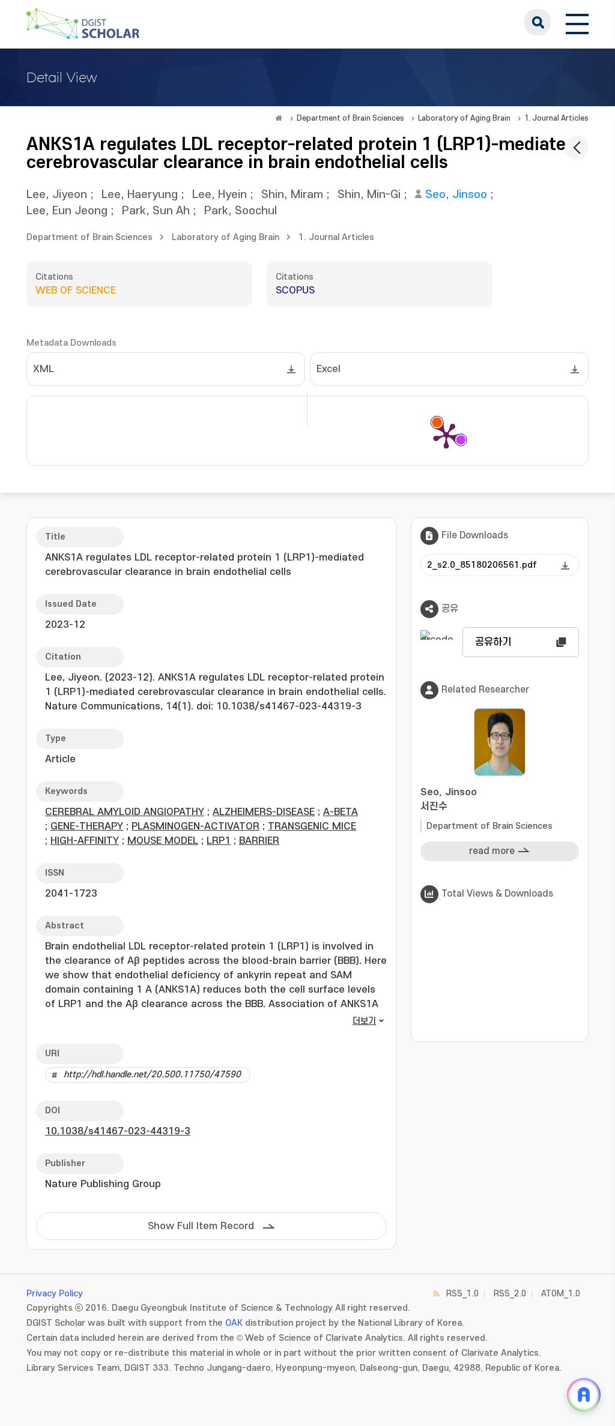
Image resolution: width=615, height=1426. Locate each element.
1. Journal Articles (556, 118)
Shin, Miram (292, 194)
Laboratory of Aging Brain (464, 118)
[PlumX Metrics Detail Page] (446, 435)
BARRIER (259, 840)
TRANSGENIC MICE (312, 826)
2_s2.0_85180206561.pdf (482, 565)
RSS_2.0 (510, 1293)
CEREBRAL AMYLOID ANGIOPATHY (124, 812)
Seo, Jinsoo (456, 194)
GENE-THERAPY (86, 826)
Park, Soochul (240, 211)
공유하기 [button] (493, 642)
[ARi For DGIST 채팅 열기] (584, 1395)
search (537, 22)
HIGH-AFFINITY (84, 840)
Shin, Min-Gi (369, 194)
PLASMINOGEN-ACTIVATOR (195, 826)
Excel (329, 369)
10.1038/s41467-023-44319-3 (117, 1131)
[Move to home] (278, 118)
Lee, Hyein (219, 194)
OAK (234, 1323)
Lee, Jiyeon (56, 194)
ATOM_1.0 (560, 1293)
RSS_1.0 (462, 1293)
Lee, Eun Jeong (67, 211)
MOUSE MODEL (162, 840)
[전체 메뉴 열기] (577, 22)
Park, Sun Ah (156, 211)
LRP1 (219, 840)
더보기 (364, 1021)
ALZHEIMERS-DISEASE (264, 812)
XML (43, 369)
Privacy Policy (54, 1294)
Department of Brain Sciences (350, 118)
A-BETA (340, 812)
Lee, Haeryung (139, 194)
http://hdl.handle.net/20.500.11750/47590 (152, 1075)
